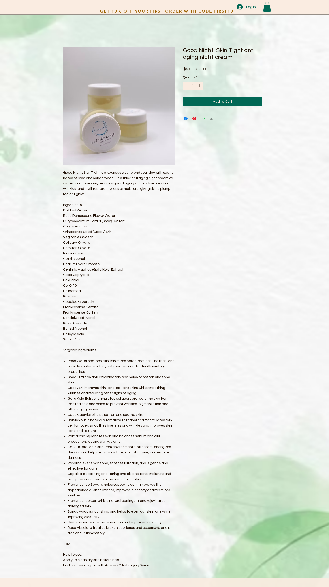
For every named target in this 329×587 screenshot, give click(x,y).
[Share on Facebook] (185, 118)
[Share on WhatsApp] (202, 118)
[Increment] (200, 86)
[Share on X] (211, 118)
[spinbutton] (193, 86)
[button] (267, 7)
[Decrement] (186, 86)
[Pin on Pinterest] (194, 118)
